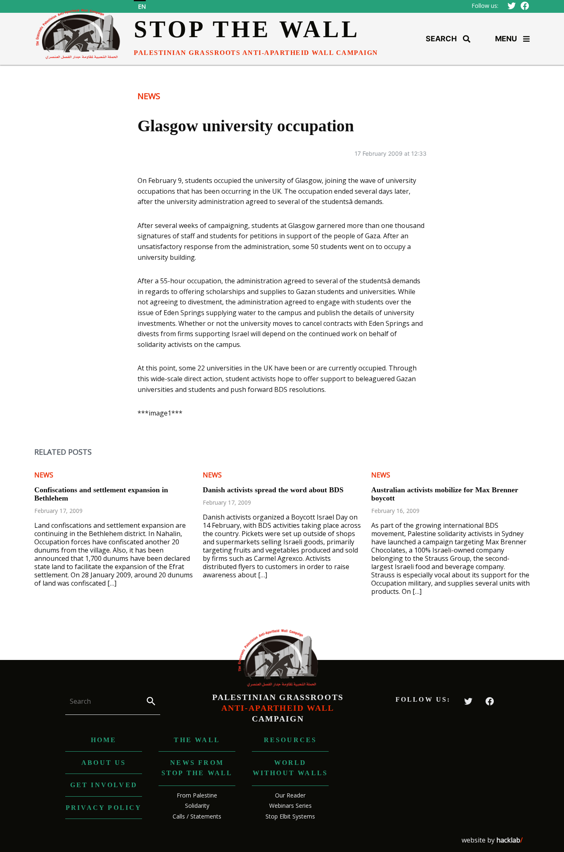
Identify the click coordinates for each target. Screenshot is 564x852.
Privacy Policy (104, 807)
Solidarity (197, 805)
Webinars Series (290, 805)
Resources (290, 739)
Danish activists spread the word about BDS (273, 490)
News (148, 96)
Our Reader (290, 795)
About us (103, 762)
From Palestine (197, 795)
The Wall (197, 739)
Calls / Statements (197, 816)
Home (104, 739)
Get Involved (103, 784)
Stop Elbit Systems (290, 816)
